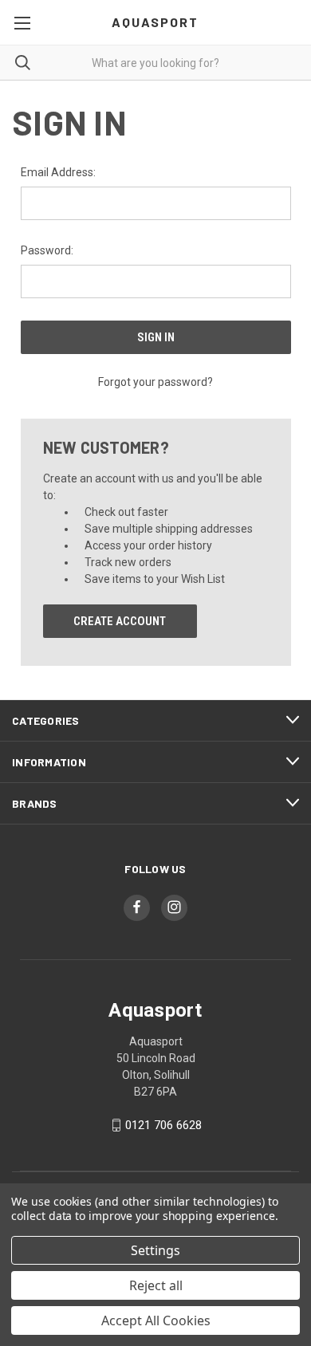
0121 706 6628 (163, 1125)
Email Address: (58, 172)
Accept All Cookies (156, 1320)
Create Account (119, 621)
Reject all (156, 1285)
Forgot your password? (155, 382)
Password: (47, 250)
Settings (155, 1250)
